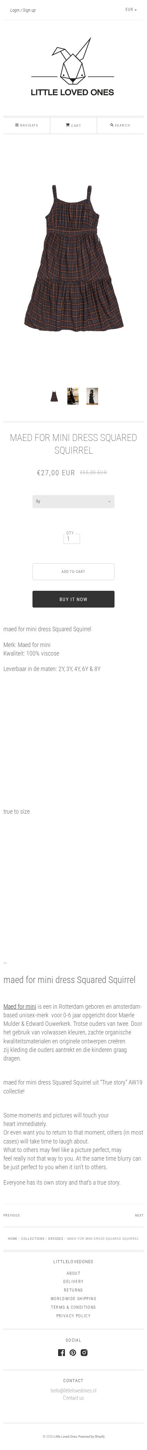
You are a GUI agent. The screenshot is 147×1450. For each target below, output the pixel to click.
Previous (11, 1215)
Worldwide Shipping (73, 1298)
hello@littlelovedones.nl (73, 1391)
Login (14, 10)
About (73, 1273)
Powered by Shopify (91, 1436)
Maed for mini (19, 1006)
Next (139, 1215)
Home (12, 1239)
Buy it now (73, 599)
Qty (70, 533)
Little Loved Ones (65, 1436)
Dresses (55, 1239)
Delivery (73, 1281)
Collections (32, 1239)
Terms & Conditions (73, 1307)
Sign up (29, 10)
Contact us (73, 1398)
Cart (75, 126)
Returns (73, 1290)
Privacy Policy (73, 1316)
